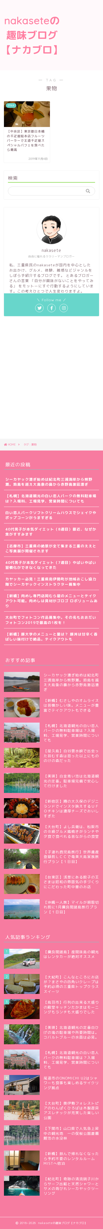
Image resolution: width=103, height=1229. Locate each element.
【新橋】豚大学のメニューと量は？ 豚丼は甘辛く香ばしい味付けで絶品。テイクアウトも (51, 637)
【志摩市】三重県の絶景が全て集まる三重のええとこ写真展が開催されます (50, 548)
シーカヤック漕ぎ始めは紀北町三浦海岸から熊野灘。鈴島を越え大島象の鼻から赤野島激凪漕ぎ (48, 482)
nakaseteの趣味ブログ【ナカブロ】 (32, 35)
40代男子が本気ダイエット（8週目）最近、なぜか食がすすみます (50, 532)
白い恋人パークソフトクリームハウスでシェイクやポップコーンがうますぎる (50, 515)
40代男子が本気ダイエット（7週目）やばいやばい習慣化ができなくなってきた (50, 565)
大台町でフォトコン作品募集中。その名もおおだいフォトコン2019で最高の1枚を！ (50, 620)
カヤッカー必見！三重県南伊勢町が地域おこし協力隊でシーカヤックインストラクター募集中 (50, 581)
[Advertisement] (83, 21)
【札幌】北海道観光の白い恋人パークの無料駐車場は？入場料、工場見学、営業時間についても (50, 498)
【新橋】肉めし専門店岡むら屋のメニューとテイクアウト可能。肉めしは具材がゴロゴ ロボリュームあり (51, 600)
